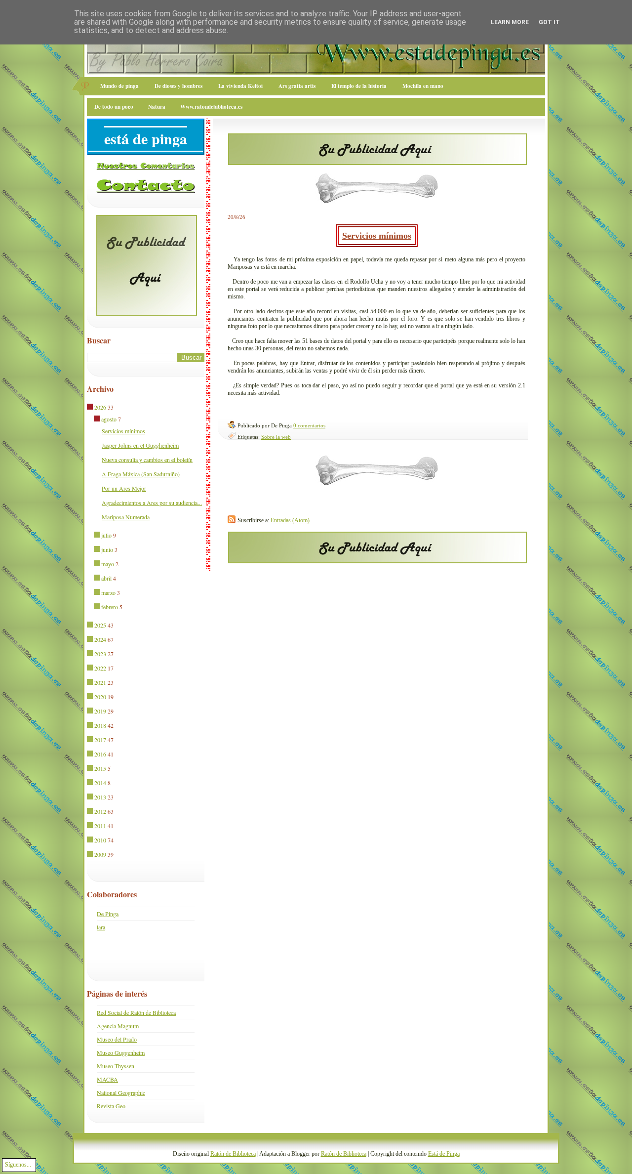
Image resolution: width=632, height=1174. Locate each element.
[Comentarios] (145, 168)
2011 (100, 826)
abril (106, 578)
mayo (107, 564)
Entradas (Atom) (290, 520)
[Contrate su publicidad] (377, 162)
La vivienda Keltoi (240, 86)
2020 (100, 697)
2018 (100, 725)
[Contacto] (145, 191)
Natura (156, 107)
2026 (100, 407)
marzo (108, 592)
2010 (100, 840)
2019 (100, 711)
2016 (100, 754)
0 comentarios (309, 425)
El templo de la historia (359, 86)
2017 (100, 740)
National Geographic (121, 1092)
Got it (549, 22)
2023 (100, 654)
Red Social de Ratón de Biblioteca (136, 1012)
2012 (100, 811)
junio (107, 549)
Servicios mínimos (376, 236)
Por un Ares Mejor (124, 488)
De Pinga (107, 914)
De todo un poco (113, 107)
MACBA (107, 1079)
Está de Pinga (444, 1153)
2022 (100, 668)
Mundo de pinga (119, 86)
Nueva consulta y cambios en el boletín (147, 459)
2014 (100, 783)
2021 (100, 682)
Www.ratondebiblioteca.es (211, 107)
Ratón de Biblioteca (233, 1153)
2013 (100, 797)
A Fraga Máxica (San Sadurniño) (141, 474)
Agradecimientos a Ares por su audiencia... (152, 502)
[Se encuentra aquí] (90, 407)
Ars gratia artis (297, 86)
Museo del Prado (117, 1039)
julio (106, 535)
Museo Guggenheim (121, 1052)
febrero (109, 607)
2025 (100, 625)
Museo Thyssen (115, 1066)
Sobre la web (276, 437)
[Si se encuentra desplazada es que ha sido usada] (97, 535)
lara (101, 927)
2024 (100, 639)
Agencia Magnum (118, 1026)
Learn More (510, 22)
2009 (100, 854)
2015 (100, 768)
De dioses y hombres (178, 86)
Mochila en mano (422, 86)
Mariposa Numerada (126, 517)
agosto (109, 419)
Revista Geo (111, 1106)
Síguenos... (18, 1164)
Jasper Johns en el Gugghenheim (140, 445)
